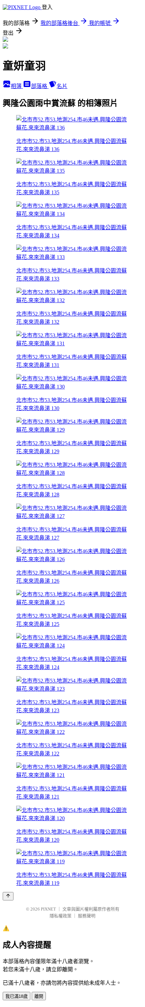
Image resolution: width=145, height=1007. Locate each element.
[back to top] (8, 896)
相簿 (17, 86)
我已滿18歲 (16, 996)
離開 (38, 996)
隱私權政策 (60, 915)
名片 (62, 86)
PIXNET (48, 909)
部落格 (40, 86)
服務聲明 (86, 915)
